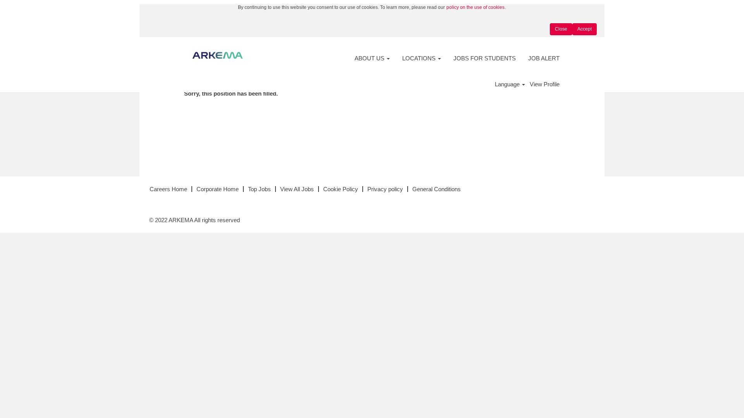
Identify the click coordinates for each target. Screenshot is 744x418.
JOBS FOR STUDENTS (484, 58)
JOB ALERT (544, 58)
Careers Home (168, 189)
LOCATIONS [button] (419, 58)
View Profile (545, 84)
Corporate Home (217, 189)
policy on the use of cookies (475, 7)
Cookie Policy (340, 189)
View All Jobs (297, 189)
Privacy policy (385, 189)
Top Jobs (259, 189)
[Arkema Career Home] (217, 55)
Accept (584, 29)
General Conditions (436, 189)
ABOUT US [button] (370, 58)
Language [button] (508, 84)
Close (561, 29)
